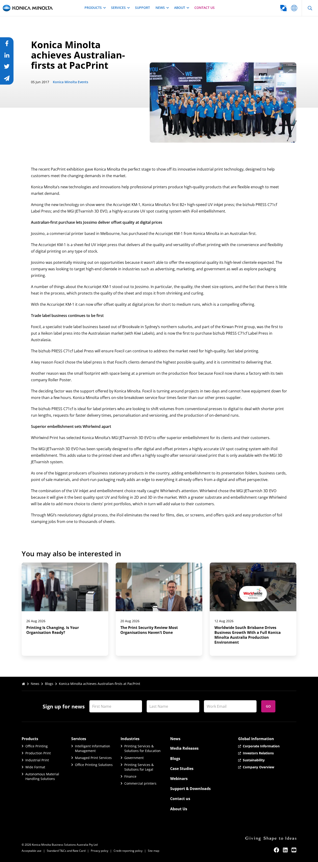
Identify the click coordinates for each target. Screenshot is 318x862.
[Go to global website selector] (294, 8)
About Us (178, 808)
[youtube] (293, 850)
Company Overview (258, 767)
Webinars (179, 778)
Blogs (49, 683)
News (160, 7)
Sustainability (254, 760)
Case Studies (181, 768)
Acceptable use (31, 851)
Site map (153, 851)
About (179, 7)
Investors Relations (258, 753)
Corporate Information (261, 746)
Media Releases (184, 748)
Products (93, 7)
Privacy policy (99, 851)
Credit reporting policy (128, 851)
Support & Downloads (190, 788)
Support (142, 7)
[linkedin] (285, 850)
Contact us (204, 7)
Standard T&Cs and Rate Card (66, 851)
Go (268, 706)
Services (118, 7)
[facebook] (276, 850)
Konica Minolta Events (70, 82)
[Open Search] (310, 8)
